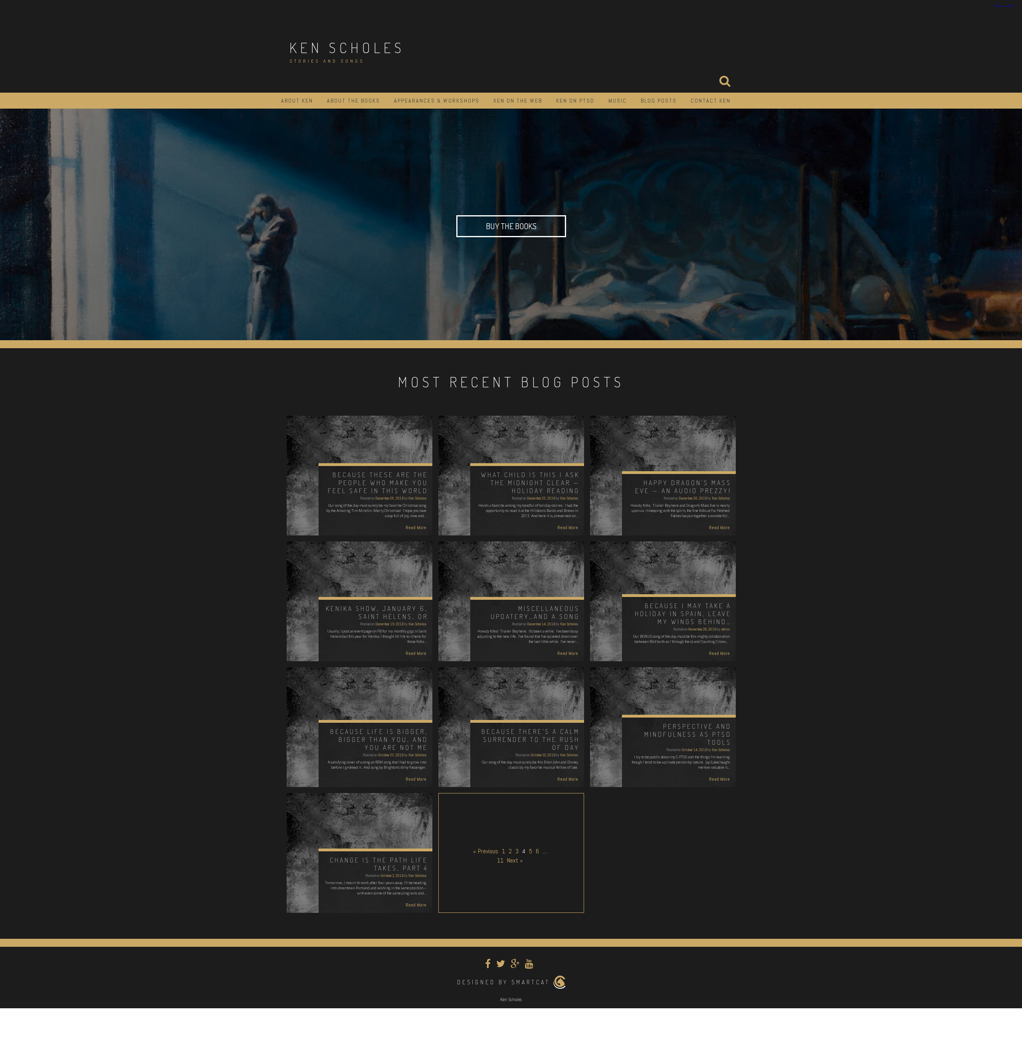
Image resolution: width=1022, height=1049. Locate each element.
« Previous (485, 851)
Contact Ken (711, 100)
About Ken (297, 100)
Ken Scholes (347, 47)
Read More (416, 527)
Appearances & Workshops (436, 100)
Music (617, 100)
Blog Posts (659, 100)
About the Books (353, 100)
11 (500, 860)
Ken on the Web (517, 100)
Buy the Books (511, 226)
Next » (515, 860)
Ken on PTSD (575, 100)
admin (725, 629)
